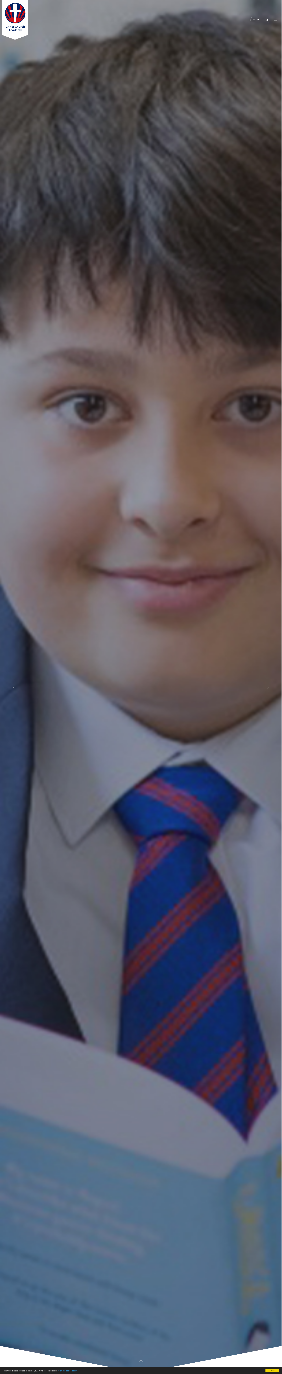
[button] (14, 687)
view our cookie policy (67, 1370)
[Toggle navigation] (276, 20)
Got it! (272, 1370)
